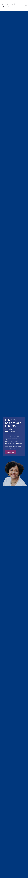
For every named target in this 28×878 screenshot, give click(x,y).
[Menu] (26, 5)
